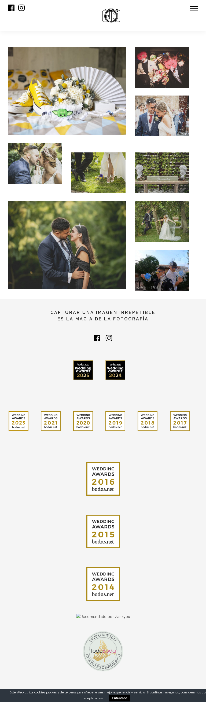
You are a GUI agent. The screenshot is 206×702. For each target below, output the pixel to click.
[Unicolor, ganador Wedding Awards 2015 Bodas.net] (103, 547)
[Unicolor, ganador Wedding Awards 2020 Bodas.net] (83, 429)
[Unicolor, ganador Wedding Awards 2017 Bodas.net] (180, 429)
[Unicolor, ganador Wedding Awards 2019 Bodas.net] (115, 429)
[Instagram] (21, 7)
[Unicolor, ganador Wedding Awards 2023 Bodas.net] (18, 429)
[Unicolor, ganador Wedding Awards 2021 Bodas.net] (51, 429)
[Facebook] (97, 338)
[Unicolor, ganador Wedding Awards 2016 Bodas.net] (103, 494)
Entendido (119, 698)
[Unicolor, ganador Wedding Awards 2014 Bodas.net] (103, 599)
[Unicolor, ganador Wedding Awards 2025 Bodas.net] (83, 378)
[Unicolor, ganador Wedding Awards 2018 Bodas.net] (147, 429)
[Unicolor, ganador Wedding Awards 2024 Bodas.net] (115, 378)
